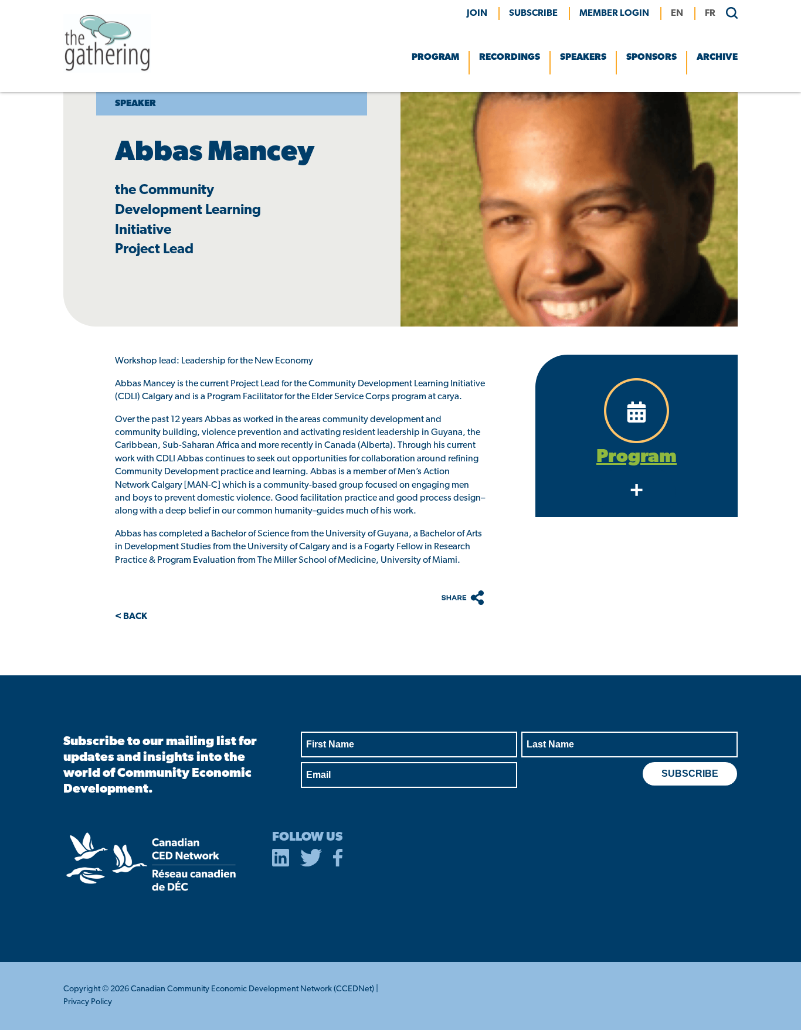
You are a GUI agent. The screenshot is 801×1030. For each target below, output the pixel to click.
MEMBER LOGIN (614, 13)
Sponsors (651, 57)
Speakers (583, 57)
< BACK (131, 616)
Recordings (509, 57)
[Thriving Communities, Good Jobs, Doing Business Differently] (107, 70)
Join (477, 13)
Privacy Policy (87, 1002)
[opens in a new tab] (281, 860)
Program (435, 57)
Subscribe (533, 13)
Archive (717, 57)
